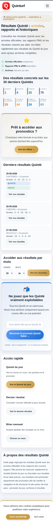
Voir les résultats (38, 273)
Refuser (39, 517)
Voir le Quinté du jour (20, 384)
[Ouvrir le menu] (47, 6)
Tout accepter (18, 517)
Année (7, 267)
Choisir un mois (18, 438)
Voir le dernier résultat (21, 411)
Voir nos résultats (17, 194)
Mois (18, 267)
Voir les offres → (26, 149)
